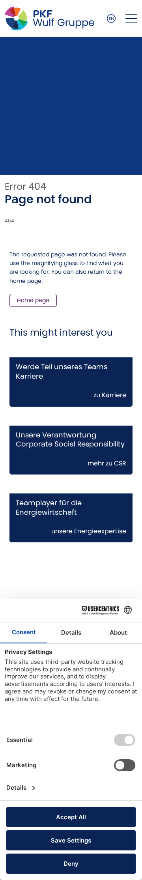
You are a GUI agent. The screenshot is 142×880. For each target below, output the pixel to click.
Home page (33, 300)
